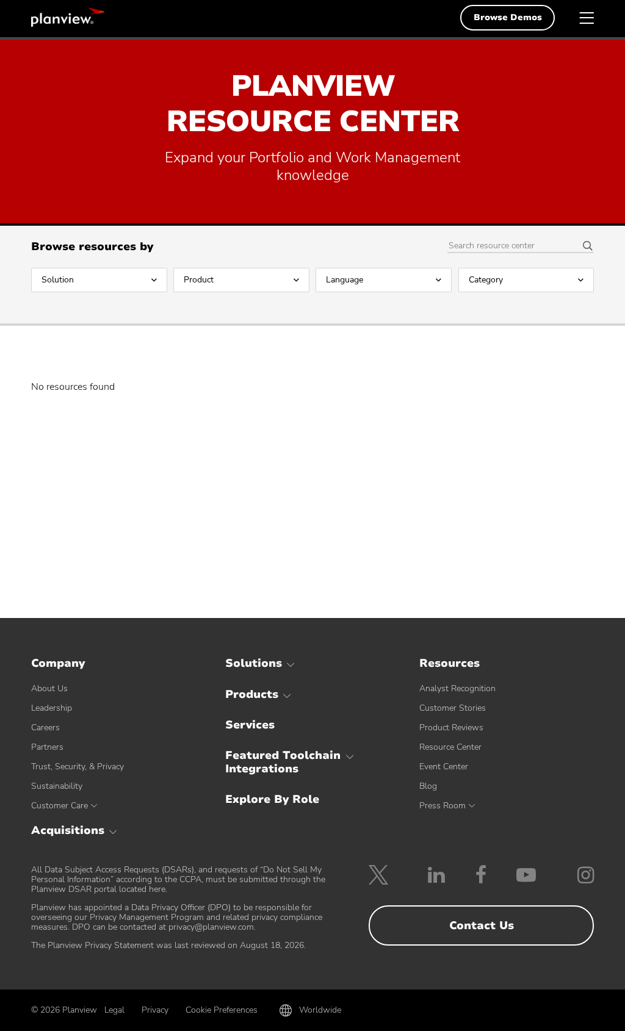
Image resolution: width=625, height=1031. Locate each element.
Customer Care (59, 805)
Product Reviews (451, 727)
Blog (428, 786)
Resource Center (450, 747)
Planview (67, 17)
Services (250, 724)
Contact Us (481, 925)
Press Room (442, 805)
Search (583, 246)
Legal (114, 1010)
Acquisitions (67, 830)
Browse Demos (508, 17)
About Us (49, 688)
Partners (47, 747)
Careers (45, 727)
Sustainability (56, 786)
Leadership (51, 708)
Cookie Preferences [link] (222, 1010)
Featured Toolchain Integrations (283, 762)
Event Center (443, 766)
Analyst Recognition (457, 688)
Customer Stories (452, 708)
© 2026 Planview (64, 1010)
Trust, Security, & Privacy (77, 766)
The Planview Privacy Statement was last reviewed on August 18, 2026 (167, 945)
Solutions (253, 663)
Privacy (155, 1010)
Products (251, 694)
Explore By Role (272, 799)
